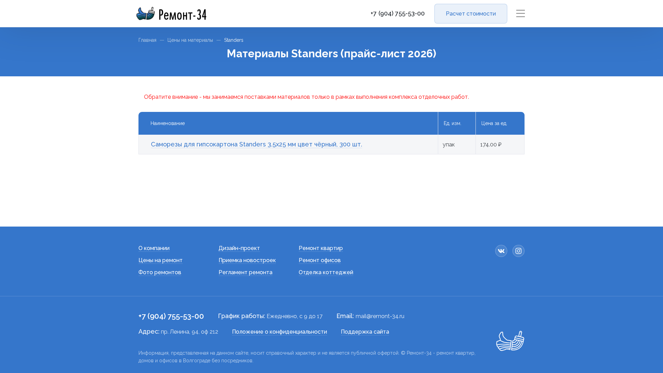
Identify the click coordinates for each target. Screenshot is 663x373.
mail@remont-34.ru (380, 316)
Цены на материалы (190, 40)
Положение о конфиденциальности (279, 331)
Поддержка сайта (365, 331)
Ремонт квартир (321, 248)
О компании (154, 248)
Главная (147, 40)
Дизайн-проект (239, 248)
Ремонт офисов (320, 260)
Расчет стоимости (471, 13)
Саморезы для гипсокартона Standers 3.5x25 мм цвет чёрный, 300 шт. (256, 144)
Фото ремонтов (159, 272)
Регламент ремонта (245, 272)
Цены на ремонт (160, 260)
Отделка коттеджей (326, 272)
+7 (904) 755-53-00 (398, 13)
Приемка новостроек (247, 260)
